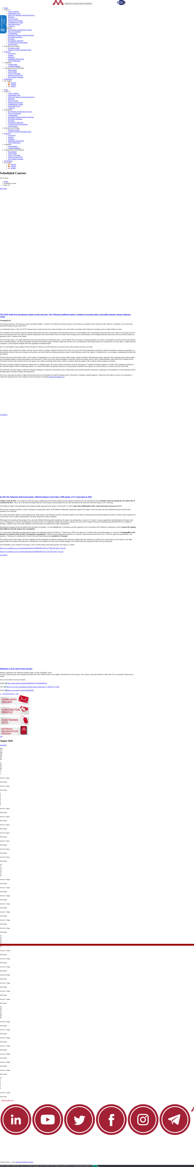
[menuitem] (99, 8)
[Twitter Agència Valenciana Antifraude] (79, 1135)
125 (8, 694)
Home (6, 181)
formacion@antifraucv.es (56, 377)
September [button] (3, 745)
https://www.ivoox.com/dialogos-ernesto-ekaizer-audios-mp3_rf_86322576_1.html (32, 687)
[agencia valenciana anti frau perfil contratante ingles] (15, 714)
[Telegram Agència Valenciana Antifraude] (175, 1135)
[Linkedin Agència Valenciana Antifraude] (16, 1135)
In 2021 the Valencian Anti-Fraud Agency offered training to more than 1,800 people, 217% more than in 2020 (46, 497)
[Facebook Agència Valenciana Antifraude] (111, 1135)
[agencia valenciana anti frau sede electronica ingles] (15, 724)
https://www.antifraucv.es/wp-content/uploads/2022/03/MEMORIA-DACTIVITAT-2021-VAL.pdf (31, 551)
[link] (92, 2)
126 (11, 694)
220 (17, 694)
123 (3, 694)
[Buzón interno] (15, 735)
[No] (98, 1166)
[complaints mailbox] (15, 704)
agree (94, 1166)
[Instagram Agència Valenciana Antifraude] (143, 1135)
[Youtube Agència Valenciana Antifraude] (48, 1135)
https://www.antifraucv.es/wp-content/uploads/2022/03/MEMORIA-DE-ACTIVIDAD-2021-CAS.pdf (32, 548)
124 (6, 694)
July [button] (1, 736)
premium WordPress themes (24, 1162)
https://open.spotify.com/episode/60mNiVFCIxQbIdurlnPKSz (27, 683)
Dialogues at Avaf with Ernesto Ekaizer (16, 669)
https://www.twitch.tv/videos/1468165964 (20, 690)
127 (13, 694)
